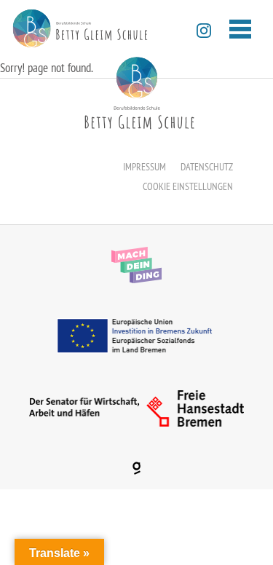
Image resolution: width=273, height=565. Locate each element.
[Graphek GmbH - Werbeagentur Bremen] (136, 468)
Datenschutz (207, 166)
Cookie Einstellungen (188, 186)
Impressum (144, 166)
